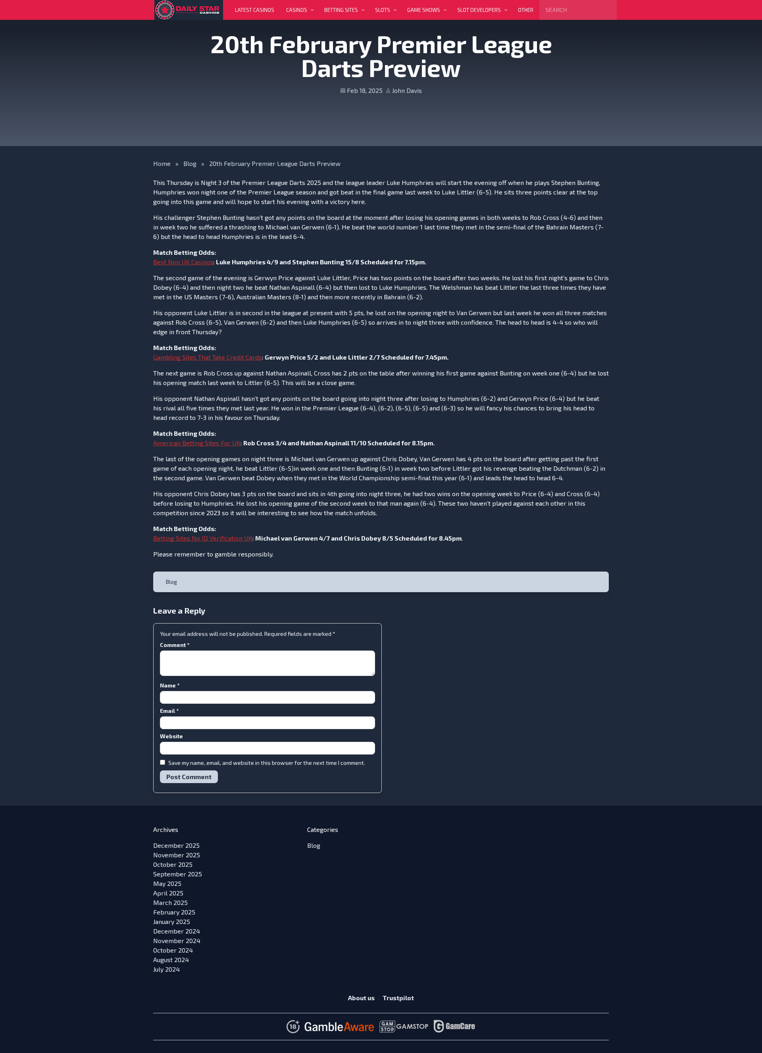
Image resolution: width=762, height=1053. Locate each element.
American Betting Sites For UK (197, 443)
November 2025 (176, 855)
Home (162, 163)
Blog (189, 163)
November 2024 (176, 940)
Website (171, 736)
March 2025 (170, 902)
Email (169, 710)
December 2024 (176, 931)
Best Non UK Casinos (183, 262)
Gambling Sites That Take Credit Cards (207, 357)
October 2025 (172, 864)
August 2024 (171, 959)
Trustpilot (398, 997)
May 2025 (167, 883)
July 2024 (166, 969)
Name (169, 685)
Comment (174, 644)
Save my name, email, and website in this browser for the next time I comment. (266, 762)
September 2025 (177, 874)
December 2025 (176, 845)
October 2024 (173, 950)
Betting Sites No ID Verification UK (202, 538)
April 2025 (168, 893)
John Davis (407, 90)
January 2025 (171, 921)
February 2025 (174, 912)
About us (361, 997)
